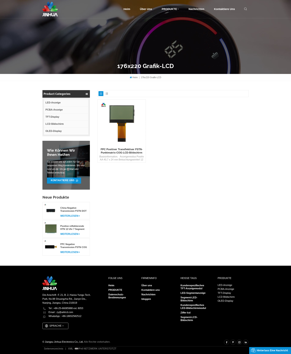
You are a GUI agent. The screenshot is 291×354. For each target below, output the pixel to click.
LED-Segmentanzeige (193, 293)
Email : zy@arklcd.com (60, 312)
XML (70, 348)
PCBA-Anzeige (54, 109)
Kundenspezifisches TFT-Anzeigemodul (192, 287)
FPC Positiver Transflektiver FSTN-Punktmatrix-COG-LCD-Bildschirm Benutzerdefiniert (122, 151)
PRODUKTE (169, 9)
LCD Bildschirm (54, 124)
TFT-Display (52, 117)
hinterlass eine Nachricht (272, 350)
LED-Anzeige (53, 102)
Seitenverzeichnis (53, 348)
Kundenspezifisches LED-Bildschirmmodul (193, 306)
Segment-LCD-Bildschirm (189, 318)
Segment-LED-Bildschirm (189, 299)
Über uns (146, 9)
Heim (127, 9)
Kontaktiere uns (224, 9)
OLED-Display (53, 131)
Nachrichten (196, 9)
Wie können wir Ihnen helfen (61, 152)
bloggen (146, 299)
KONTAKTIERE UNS (62, 180)
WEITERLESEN (69, 216)
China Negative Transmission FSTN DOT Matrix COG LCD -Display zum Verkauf (73, 209)
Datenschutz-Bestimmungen (117, 296)
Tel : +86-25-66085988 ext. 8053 (65, 308)
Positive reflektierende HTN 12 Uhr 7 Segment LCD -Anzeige (72, 228)
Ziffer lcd (186, 312)
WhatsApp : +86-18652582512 (64, 316)
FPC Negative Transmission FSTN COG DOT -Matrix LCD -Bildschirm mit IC (73, 246)
